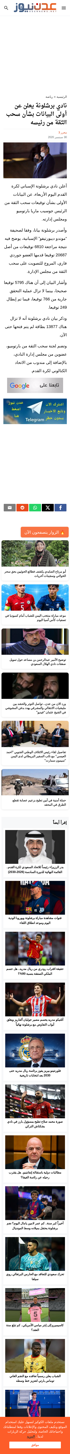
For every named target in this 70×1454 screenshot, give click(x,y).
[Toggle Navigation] (64, 8)
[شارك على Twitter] (48, 507)
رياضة (49, 96)
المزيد (31, 1436)
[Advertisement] (35, 53)
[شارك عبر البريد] (10, 507)
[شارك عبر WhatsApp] (35, 507)
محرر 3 (62, 132)
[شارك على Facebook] (60, 507)
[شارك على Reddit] (22, 507)
